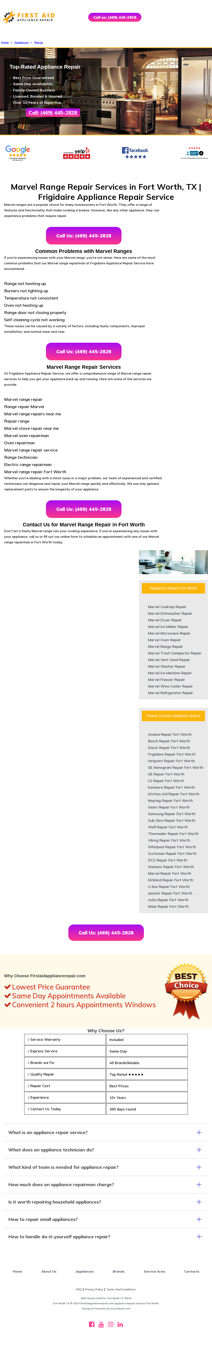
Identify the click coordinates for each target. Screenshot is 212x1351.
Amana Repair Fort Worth (170, 734)
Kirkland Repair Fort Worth (170, 880)
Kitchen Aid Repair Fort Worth (173, 794)
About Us (49, 1271)
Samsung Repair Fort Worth (171, 814)
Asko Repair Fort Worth (168, 900)
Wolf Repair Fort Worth (168, 827)
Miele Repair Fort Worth (168, 906)
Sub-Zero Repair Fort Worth (171, 820)
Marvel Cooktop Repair (167, 607)
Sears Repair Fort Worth (169, 807)
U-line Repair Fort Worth (169, 886)
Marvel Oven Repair (164, 640)
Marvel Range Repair (165, 646)
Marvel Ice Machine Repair (170, 673)
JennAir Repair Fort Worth (170, 893)
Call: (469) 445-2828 (53, 113)
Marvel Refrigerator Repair (170, 693)
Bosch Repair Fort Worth (169, 741)
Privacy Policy (94, 1289)
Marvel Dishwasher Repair (170, 613)
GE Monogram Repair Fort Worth (175, 767)
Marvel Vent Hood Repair (169, 660)
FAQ (79, 1289)
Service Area (154, 1271)
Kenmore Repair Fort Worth (171, 787)
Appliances (21, 42)
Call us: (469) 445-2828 (114, 17)
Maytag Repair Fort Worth (170, 800)
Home (5, 42)
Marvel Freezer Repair (166, 679)
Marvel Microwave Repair (169, 633)
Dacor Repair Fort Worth (169, 747)
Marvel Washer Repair (167, 666)
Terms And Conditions (121, 1289)
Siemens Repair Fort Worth (171, 867)
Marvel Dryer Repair (165, 620)
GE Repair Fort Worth (166, 774)
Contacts (191, 1271)
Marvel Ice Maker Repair (168, 626)
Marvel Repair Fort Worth (169, 873)
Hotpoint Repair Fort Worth (171, 761)
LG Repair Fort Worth (166, 781)
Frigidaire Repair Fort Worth (172, 754)
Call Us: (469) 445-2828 (83, 236)
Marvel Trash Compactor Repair (174, 653)
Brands (119, 1271)
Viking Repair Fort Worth (169, 840)
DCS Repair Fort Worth (167, 860)
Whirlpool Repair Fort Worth (172, 847)
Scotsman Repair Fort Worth (172, 853)
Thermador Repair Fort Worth (173, 833)
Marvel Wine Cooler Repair (170, 686)
